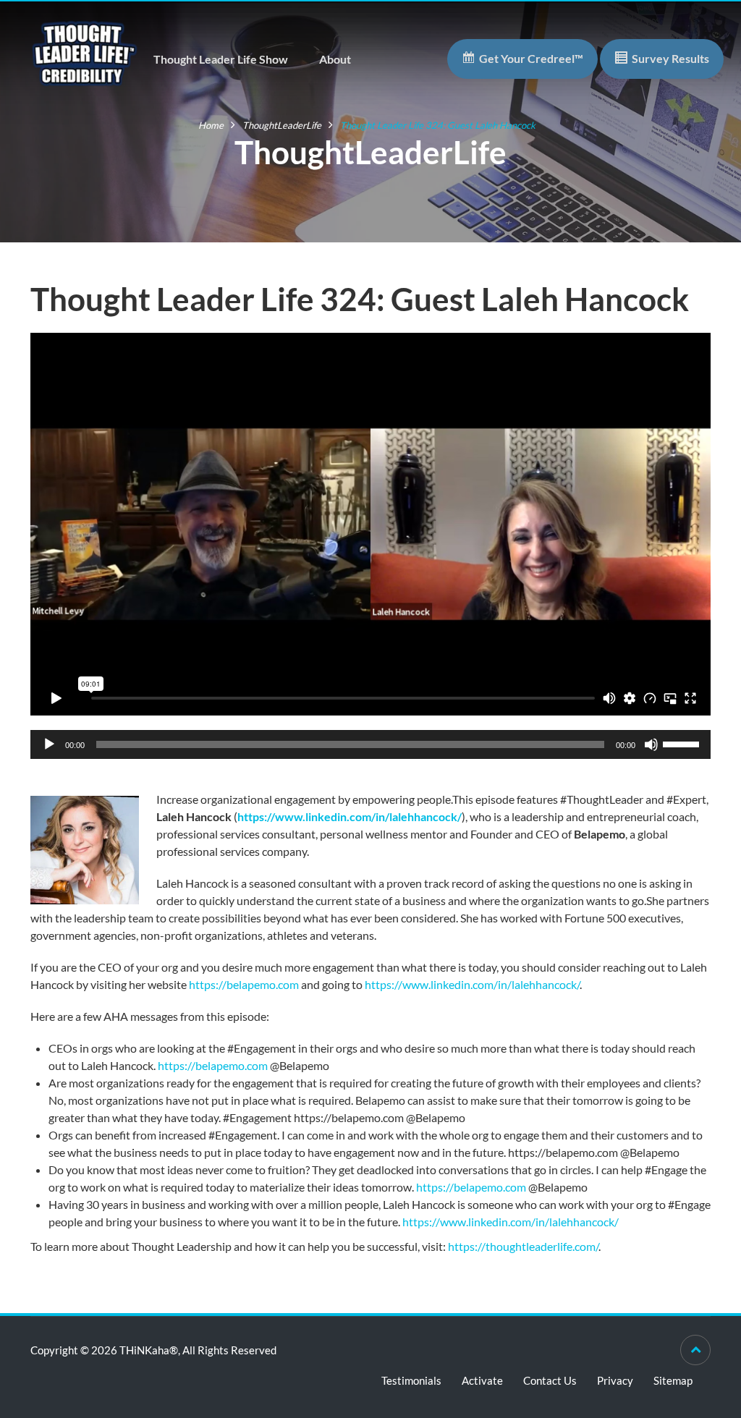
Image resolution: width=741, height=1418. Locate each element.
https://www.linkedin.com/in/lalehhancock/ (349, 816)
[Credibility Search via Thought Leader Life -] (84, 52)
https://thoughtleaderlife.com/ (523, 1246)
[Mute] (651, 744)
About (335, 59)
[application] (370, 744)
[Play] (49, 744)
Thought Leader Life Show (220, 59)
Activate (482, 1380)
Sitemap (673, 1380)
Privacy (615, 1380)
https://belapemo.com (244, 984)
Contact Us (550, 1380)
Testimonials (411, 1380)
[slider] (683, 743)
